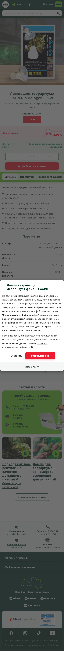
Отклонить (16, 355)
